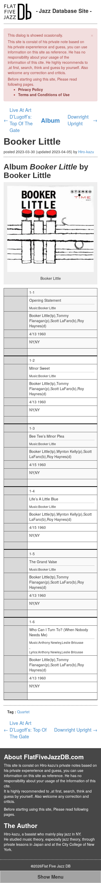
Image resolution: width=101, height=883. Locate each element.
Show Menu (50, 876)
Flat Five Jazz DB (56, 866)
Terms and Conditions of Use (44, 94)
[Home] (17, 11)
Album (50, 120)
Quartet (23, 711)
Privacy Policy (30, 89)
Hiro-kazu (86, 151)
